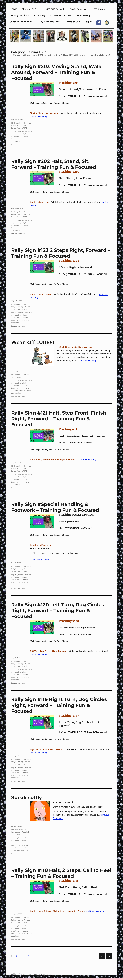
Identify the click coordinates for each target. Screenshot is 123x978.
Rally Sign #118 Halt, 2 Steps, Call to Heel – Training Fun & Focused (61, 873)
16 (29, 956)
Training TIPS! (22, 128)
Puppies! (27, 123)
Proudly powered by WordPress (39, 974)
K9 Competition (17, 123)
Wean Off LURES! (32, 342)
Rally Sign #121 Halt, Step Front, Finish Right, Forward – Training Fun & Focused (58, 418)
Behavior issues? (17, 829)
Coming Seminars (20, 15)
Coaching (39, 15)
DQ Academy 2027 (50, 21)
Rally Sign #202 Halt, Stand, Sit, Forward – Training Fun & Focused (53, 164)
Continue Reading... (39, 116)
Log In (88, 21)
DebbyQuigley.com (18, 974)
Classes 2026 (29, 9)
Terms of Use (72, 21)
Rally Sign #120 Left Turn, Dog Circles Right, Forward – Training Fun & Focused (57, 610)
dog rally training (18, 131)
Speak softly (26, 797)
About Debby (83, 15)
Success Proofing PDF (22, 21)
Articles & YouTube (60, 15)
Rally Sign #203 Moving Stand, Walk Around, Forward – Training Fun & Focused (56, 72)
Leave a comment (18, 145)
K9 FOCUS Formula (54, 9)
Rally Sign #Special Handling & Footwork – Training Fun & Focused (55, 507)
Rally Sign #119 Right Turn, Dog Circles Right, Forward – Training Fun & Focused (59, 705)
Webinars (99, 9)
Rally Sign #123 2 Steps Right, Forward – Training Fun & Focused (60, 253)
